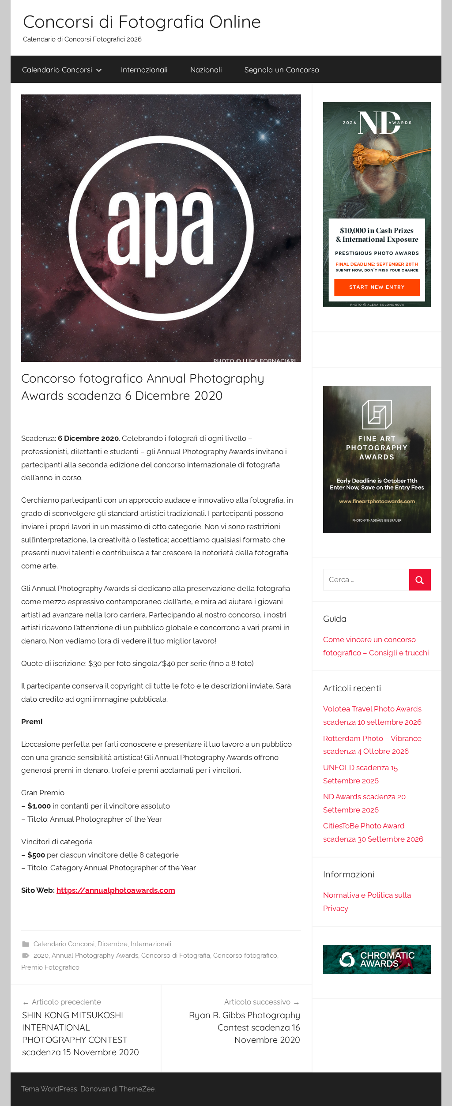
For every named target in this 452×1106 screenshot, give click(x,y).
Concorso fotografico (245, 955)
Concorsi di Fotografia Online (142, 21)
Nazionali (206, 69)
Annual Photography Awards (95, 955)
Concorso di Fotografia (175, 955)
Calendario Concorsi (57, 69)
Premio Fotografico (50, 967)
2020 (41, 955)
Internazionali (144, 69)
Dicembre (113, 944)
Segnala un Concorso (282, 69)
